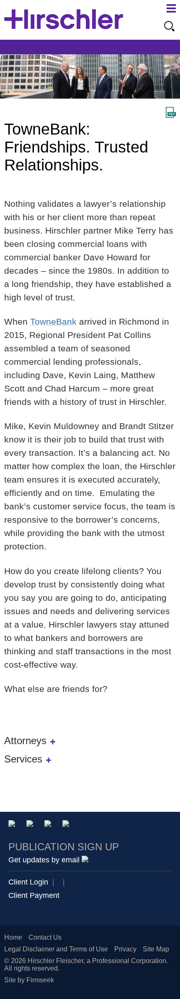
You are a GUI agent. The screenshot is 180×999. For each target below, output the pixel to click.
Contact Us (45, 937)
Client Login (28, 882)
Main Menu (171, 8)
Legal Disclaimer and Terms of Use (56, 949)
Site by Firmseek (29, 980)
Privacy (125, 949)
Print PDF (171, 112)
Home (13, 937)
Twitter (49, 825)
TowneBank (53, 321)
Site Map (156, 949)
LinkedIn (31, 825)
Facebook (67, 825)
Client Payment (33, 895)
